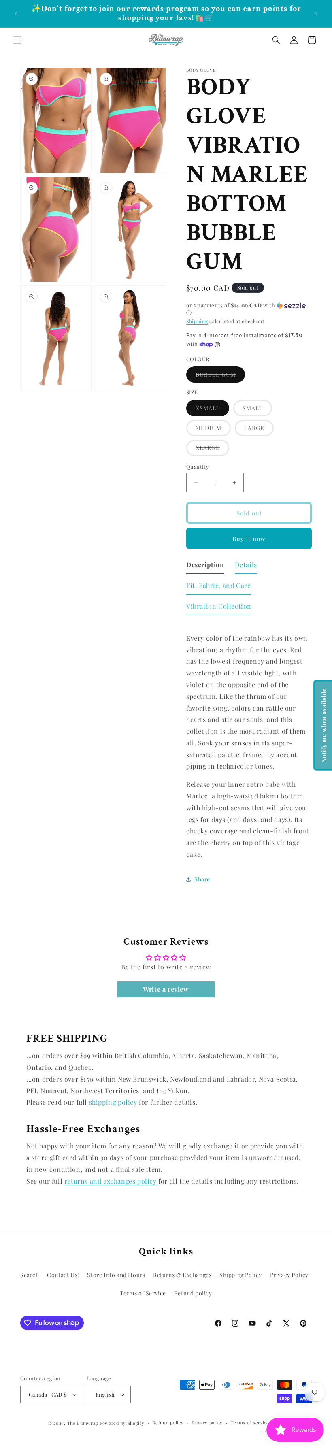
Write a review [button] (166, 989)
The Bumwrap (82, 1423)
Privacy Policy (289, 1275)
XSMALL (212, 410)
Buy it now (249, 538)
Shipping (197, 321)
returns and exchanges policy (110, 1181)
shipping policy (113, 1102)
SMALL (257, 410)
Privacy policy (207, 1423)
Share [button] (202, 879)
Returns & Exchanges (182, 1275)
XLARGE (212, 449)
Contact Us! (63, 1275)
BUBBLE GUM (220, 376)
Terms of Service (143, 1293)
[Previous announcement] (16, 13)
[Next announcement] (316, 13)
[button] (17, 40)
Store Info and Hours (116, 1275)
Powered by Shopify (122, 1423)
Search (29, 1275)
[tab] (205, 566)
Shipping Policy (240, 1275)
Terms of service (250, 1423)
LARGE (259, 430)
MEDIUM (213, 430)
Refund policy (193, 1293)
